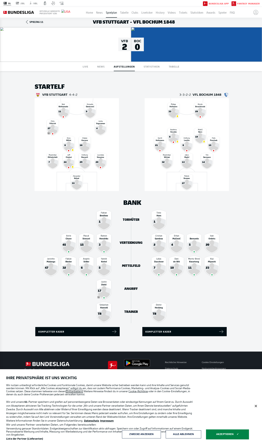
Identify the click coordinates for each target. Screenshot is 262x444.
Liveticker (147, 12)
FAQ (232, 12)
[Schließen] (256, 406)
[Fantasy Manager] (234, 3)
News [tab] (101, 66)
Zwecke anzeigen (141, 434)
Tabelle (124, 12)
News (99, 12)
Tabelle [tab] (174, 66)
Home (89, 12)
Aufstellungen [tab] (124, 66)
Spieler (222, 12)
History (160, 12)
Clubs (135, 12)
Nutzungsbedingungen (214, 368)
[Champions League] (53, 3)
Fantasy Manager (248, 3)
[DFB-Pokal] (45, 3)
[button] (254, 12)
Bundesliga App (219, 3)
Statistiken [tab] (152, 66)
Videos (172, 12)
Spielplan (111, 12)
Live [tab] (85, 66)
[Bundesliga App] (205, 3)
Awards (210, 12)
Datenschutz (171, 368)
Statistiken (196, 12)
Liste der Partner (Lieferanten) (24, 439)
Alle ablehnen (183, 434)
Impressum (107, 421)
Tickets (183, 12)
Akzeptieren (225, 434)
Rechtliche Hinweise (176, 362)
